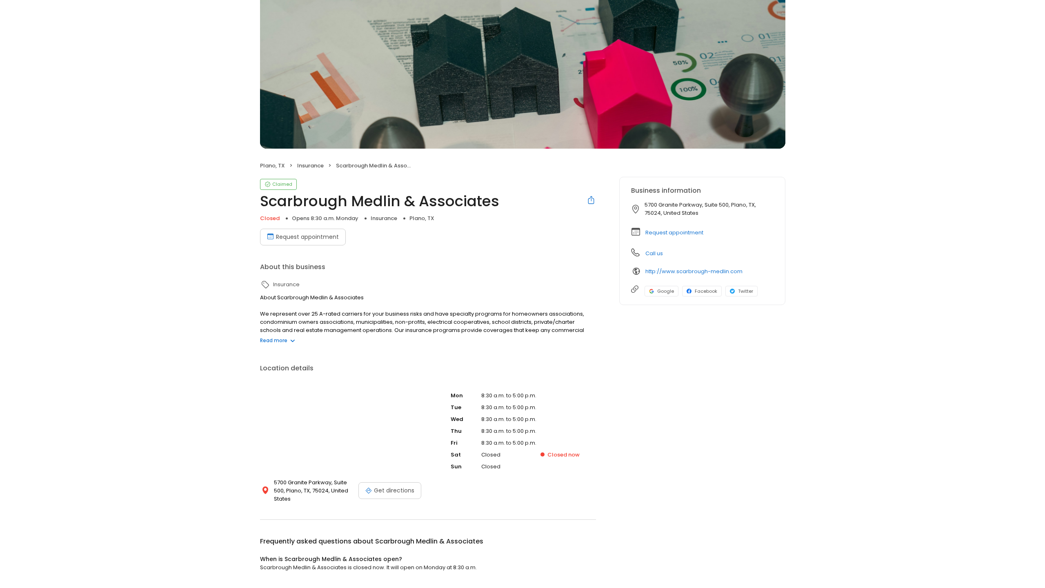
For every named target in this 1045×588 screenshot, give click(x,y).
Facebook (706, 291)
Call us (654, 253)
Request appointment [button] (674, 232)
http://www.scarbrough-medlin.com (694, 271)
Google (665, 291)
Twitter (745, 291)
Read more (273, 340)
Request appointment (307, 237)
